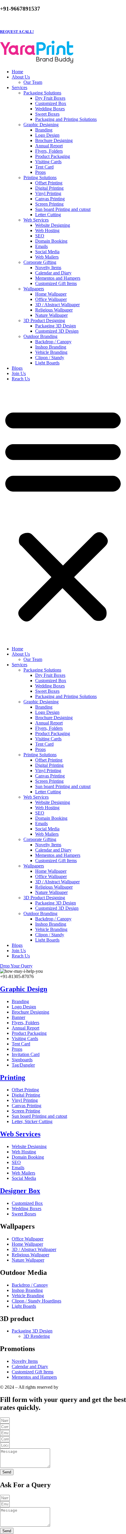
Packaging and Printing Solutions (66, 119)
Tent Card (44, 166)
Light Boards (47, 362)
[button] (63, 514)
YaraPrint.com (72, 1387)
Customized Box (50, 103)
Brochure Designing (54, 140)
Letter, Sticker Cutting (32, 1121)
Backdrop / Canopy (53, 341)
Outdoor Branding (40, 336)
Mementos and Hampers (57, 278)
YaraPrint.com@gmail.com (39, 19)
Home (17, 71)
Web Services (36, 219)
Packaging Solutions (42, 92)
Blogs (17, 368)
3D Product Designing (44, 320)
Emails (41, 246)
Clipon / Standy (49, 357)
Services (19, 87)
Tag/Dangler (23, 1064)
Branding (43, 129)
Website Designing (52, 225)
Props (40, 172)
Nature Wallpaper (51, 315)
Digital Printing (49, 188)
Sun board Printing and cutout (63, 209)
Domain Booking (51, 241)
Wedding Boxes (50, 108)
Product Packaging (52, 156)
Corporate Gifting (39, 262)
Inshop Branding (50, 346)
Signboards (22, 1059)
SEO (39, 235)
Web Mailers (47, 256)
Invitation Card (26, 1054)
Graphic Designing (41, 124)
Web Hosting (47, 230)
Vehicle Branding (51, 352)
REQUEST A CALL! (17, 31)
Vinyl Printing (48, 193)
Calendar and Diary (53, 272)
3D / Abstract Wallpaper (57, 304)
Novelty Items (48, 267)
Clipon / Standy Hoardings (36, 1300)
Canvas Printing (50, 198)
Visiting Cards (48, 161)
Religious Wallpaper (54, 309)
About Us (21, 76)
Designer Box (20, 1191)
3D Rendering (36, 1336)
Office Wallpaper (51, 299)
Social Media (47, 251)
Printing (12, 1077)
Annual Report (49, 145)
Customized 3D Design (57, 331)
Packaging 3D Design (55, 325)
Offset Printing (48, 182)
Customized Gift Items (56, 283)
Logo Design (47, 135)
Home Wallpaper (51, 294)
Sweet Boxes (47, 113)
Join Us (19, 373)
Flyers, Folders (49, 151)
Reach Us (21, 378)
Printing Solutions (40, 177)
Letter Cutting (48, 214)
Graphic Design (23, 989)
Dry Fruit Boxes (50, 98)
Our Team (32, 82)
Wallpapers (33, 288)
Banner (18, 1017)
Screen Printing (49, 203)
